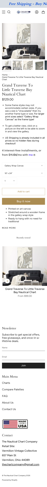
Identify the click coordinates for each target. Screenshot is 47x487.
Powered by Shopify (9, 480)
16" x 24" (8, 173)
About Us (7, 402)
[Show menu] (4, 12)
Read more (9, 228)
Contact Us (9, 409)
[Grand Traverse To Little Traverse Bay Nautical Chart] (6, 65)
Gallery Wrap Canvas (14, 166)
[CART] (43, 12)
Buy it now (23, 201)
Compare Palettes (13, 389)
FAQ (5, 396)
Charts (6, 382)
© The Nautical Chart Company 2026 (16, 475)
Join (23, 365)
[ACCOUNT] (36, 12)
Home (5, 75)
